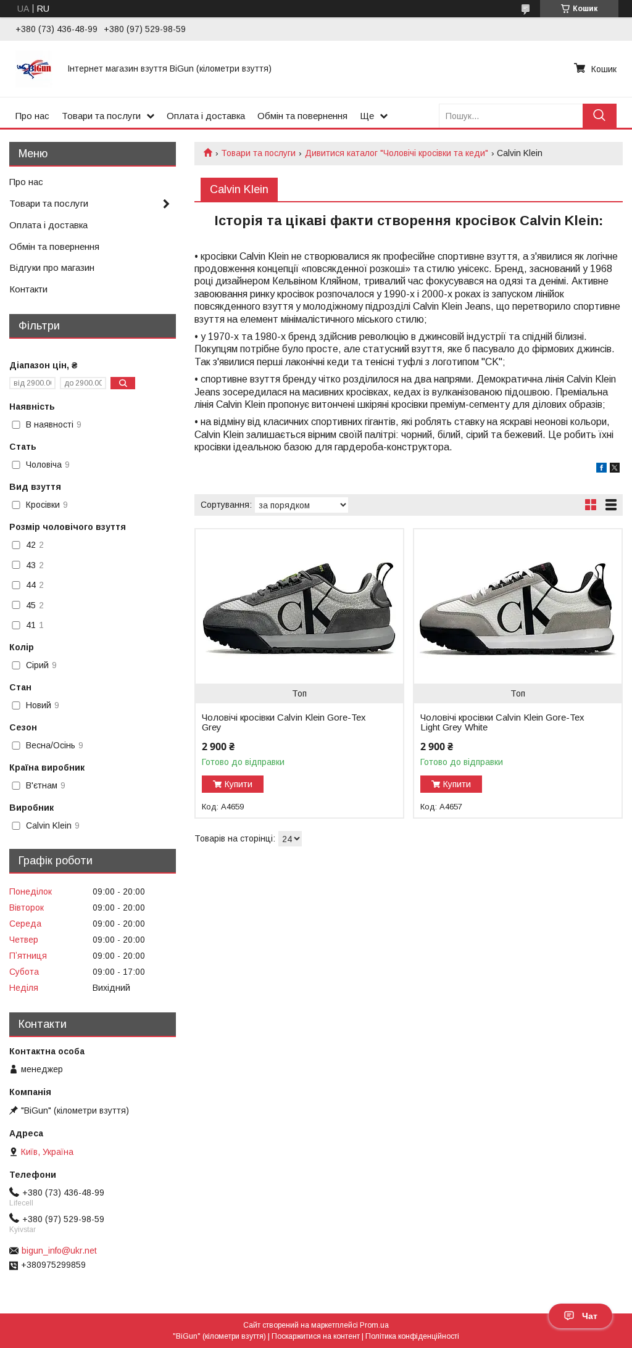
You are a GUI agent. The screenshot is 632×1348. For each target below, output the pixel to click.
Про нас (32, 115)
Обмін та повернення (302, 115)
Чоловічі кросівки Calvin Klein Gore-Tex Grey (284, 722)
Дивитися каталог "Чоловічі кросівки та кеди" (396, 153)
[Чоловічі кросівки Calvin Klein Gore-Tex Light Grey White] (518, 606)
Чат (589, 1316)
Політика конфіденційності (412, 1336)
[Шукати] (600, 116)
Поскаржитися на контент (316, 1336)
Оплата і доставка (206, 115)
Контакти (28, 289)
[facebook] (601, 469)
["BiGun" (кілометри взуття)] (33, 68)
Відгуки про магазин (51, 267)
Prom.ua (374, 1325)
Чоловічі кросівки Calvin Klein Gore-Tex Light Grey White (502, 722)
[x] (615, 469)
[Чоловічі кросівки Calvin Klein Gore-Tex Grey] (299, 606)
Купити (238, 784)
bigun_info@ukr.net (59, 1250)
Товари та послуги (101, 115)
